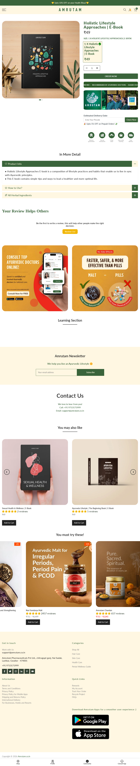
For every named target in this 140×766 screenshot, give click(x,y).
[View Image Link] (105, 720)
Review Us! (70, 231)
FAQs (74, 697)
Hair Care (76, 654)
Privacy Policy (8, 691)
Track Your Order (79, 691)
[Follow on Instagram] (15, 671)
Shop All (75, 650)
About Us (6, 685)
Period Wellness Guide (81, 666)
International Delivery (11, 700)
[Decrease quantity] (86, 68)
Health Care (77, 662)
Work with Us (8, 650)
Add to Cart (9, 523)
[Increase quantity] (98, 68)
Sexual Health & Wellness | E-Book (16, 508)
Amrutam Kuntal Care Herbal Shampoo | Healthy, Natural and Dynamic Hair (63, 610)
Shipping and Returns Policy (14, 697)
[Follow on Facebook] (4, 671)
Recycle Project (78, 694)
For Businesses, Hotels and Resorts (16, 703)
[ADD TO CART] (111, 76)
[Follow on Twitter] (10, 671)
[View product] (35, 472)
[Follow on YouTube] (32, 671)
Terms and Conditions (11, 688)
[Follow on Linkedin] (21, 671)
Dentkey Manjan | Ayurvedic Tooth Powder (119, 610)
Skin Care (76, 658)
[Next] (133, 472)
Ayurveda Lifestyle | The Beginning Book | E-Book (93, 508)
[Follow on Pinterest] (26, 671)
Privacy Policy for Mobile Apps (15, 694)
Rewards (75, 685)
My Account (77, 688)
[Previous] (7, 472)
